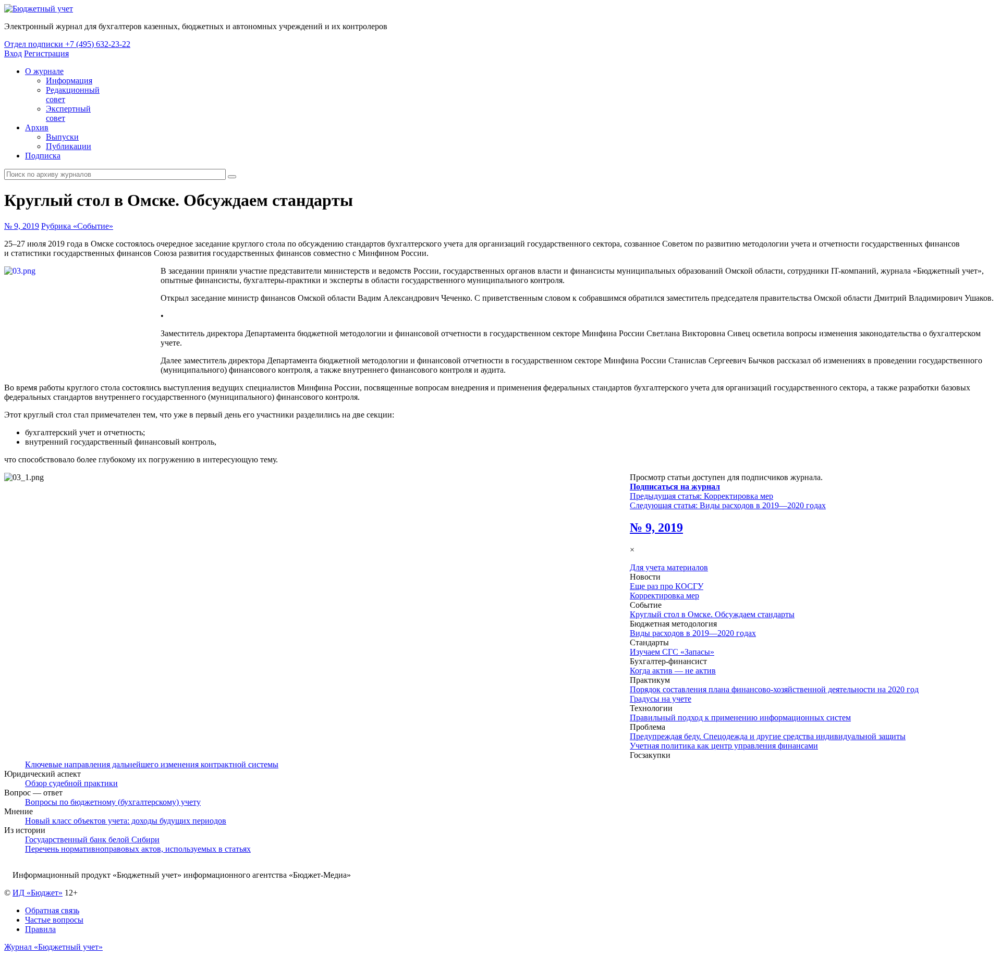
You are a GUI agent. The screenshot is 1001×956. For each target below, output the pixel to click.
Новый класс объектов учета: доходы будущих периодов (125, 820)
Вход (13, 53)
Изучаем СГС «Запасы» (672, 651)
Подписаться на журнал (675, 486)
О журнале (44, 71)
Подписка (42, 155)
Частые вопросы (54, 919)
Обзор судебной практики (71, 783)
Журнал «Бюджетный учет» (53, 946)
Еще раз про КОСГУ (666, 586)
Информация (69, 80)
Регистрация (46, 53)
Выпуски (62, 136)
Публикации (68, 146)
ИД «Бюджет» (38, 892)
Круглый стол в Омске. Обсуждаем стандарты (712, 614)
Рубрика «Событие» (77, 226)
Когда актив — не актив (673, 670)
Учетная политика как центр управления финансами (724, 745)
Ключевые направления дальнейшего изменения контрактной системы (151, 764)
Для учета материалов (669, 567)
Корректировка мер (664, 595)
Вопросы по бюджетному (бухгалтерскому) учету (113, 802)
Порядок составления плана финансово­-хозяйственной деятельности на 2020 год (774, 689)
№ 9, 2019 (21, 226)
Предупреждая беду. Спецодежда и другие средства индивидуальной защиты (768, 736)
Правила (40, 929)
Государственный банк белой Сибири (92, 839)
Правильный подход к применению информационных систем (740, 717)
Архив (36, 127)
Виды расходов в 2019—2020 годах (693, 633)
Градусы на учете (660, 698)
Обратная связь (52, 910)
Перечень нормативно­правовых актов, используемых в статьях (138, 848)
